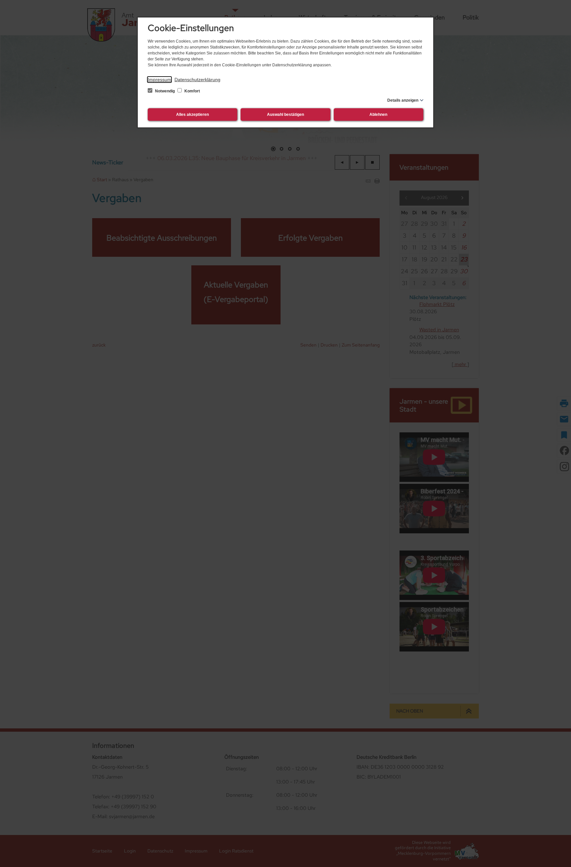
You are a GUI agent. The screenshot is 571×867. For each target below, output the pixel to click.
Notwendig (165, 91)
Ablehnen (378, 114)
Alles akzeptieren (192, 114)
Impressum (159, 79)
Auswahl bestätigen (285, 114)
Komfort (191, 91)
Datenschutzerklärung (197, 79)
